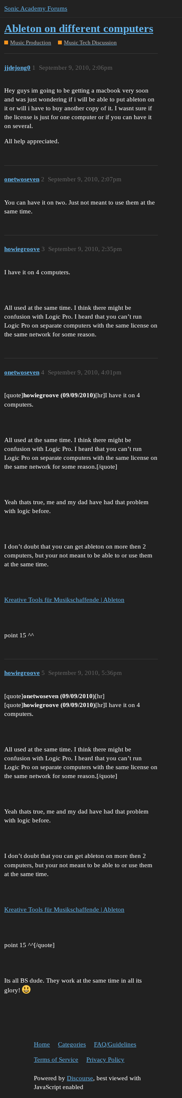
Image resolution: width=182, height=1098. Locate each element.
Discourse (80, 1078)
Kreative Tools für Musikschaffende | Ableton (64, 599)
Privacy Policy (105, 1059)
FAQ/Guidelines (115, 1044)
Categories (72, 1044)
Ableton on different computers (78, 28)
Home (42, 1044)
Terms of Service (56, 1059)
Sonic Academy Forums (35, 8)
